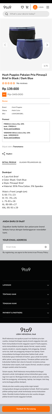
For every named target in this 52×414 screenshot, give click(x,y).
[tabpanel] (26, 110)
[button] (8, 83)
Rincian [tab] (5, 101)
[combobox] (26, 14)
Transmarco (18, 146)
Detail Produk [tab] (9, 162)
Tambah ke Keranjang (26, 409)
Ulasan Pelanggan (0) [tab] (30, 162)
